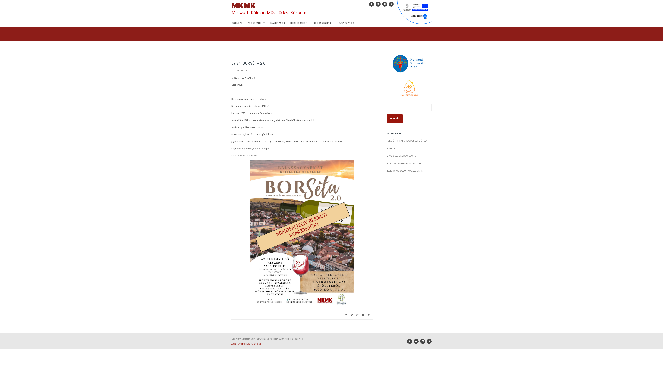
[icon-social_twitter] (417, 341)
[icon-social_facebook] (410, 341)
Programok (255, 23)
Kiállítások (277, 23)
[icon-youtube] (429, 341)
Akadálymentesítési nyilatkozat (246, 343)
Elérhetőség (298, 23)
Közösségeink (323, 23)
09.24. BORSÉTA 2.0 (248, 63)
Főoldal (237, 23)
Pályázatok (346, 23)
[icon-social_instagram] (423, 341)
